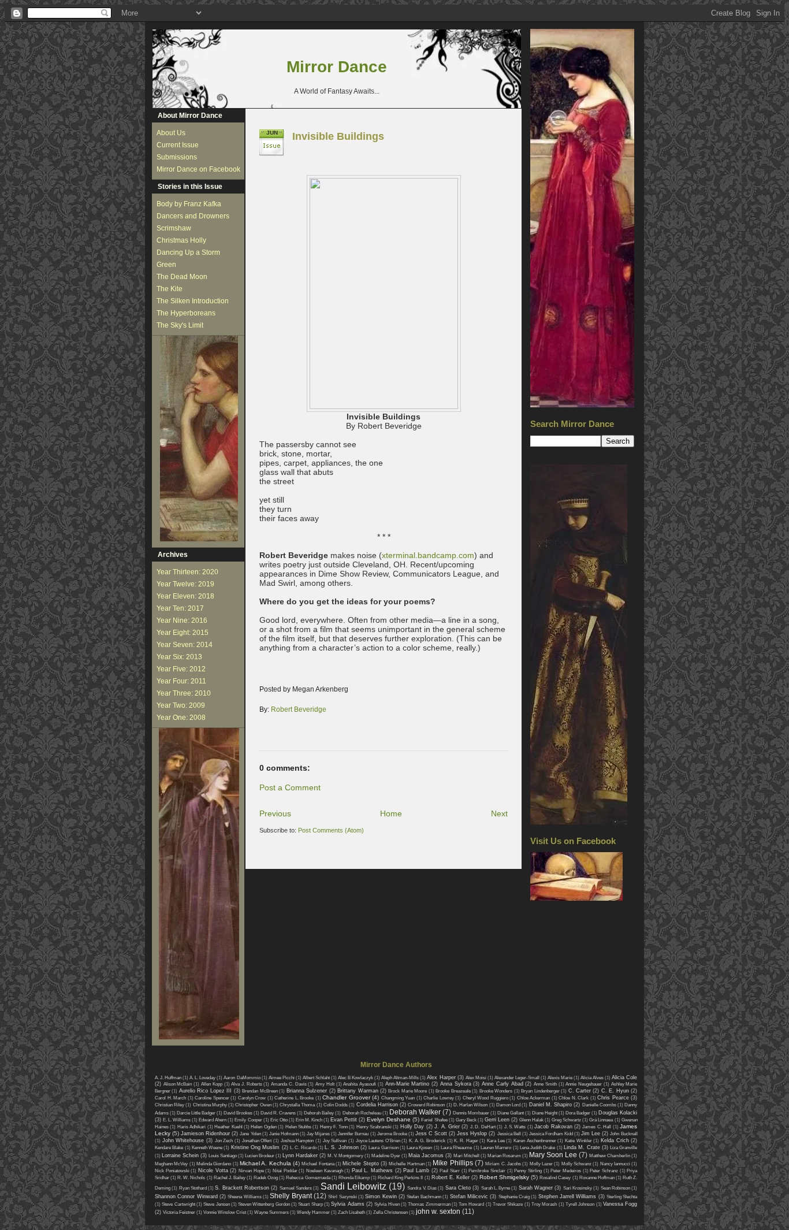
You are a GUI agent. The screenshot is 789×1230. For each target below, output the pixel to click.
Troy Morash (544, 1204)
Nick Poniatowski (172, 1170)
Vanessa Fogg (620, 1204)
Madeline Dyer (385, 1155)
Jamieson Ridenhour (205, 1133)
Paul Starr (450, 1170)
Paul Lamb (416, 1170)
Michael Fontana (318, 1163)
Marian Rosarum (504, 1155)
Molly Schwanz (576, 1163)
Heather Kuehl (228, 1126)
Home (391, 813)
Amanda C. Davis (288, 1084)
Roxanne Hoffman (597, 1177)
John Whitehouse (183, 1140)
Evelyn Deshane (389, 1119)
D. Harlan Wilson (470, 1105)
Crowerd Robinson (426, 1105)
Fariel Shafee (434, 1120)
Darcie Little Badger (196, 1113)
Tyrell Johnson (579, 1204)
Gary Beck (466, 1120)
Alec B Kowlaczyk (355, 1077)
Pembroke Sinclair (486, 1170)
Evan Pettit (343, 1120)
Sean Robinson (615, 1188)
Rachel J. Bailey (229, 1177)
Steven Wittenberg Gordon (264, 1204)
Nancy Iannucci (615, 1163)
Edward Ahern (212, 1120)
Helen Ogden (263, 1126)
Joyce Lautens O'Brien (378, 1140)
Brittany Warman (357, 1091)
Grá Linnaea (601, 1120)
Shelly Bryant (290, 1196)
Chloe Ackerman (533, 1098)
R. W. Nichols (191, 1177)
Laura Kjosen (419, 1147)
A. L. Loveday (202, 1077)
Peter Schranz (604, 1170)
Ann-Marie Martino (407, 1084)
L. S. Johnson (342, 1147)
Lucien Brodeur (259, 1155)
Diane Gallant (510, 1113)
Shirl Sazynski (342, 1196)
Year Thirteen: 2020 (187, 572)
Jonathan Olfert (257, 1140)
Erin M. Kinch (309, 1120)
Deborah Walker (415, 1112)
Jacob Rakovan (553, 1126)
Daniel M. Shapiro (550, 1105)
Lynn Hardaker (300, 1155)
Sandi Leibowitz (353, 1186)
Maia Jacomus (426, 1155)
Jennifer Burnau (353, 1133)
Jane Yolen (250, 1133)
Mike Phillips (452, 1163)
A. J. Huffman (168, 1077)
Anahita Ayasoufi (359, 1084)
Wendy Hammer (313, 1212)
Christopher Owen (253, 1105)
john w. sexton (438, 1211)
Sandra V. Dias (422, 1188)
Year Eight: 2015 (183, 633)
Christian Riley (169, 1105)
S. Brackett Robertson (242, 1188)
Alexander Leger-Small (516, 1077)
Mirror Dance (336, 67)
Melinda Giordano (213, 1163)
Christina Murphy (210, 1105)
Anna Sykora (455, 1084)
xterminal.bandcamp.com (428, 555)
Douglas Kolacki (617, 1113)
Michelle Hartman (406, 1163)
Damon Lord (508, 1105)
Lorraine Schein (180, 1155)
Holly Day (412, 1126)
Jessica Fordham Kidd (551, 1133)
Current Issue (178, 145)
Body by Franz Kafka (189, 204)
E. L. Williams (177, 1120)
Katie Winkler (578, 1140)
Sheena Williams (244, 1196)
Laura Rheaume (456, 1147)
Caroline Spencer (212, 1098)
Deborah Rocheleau (362, 1113)
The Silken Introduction (193, 301)
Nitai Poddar (285, 1170)
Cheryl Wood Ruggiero (485, 1098)
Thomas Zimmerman (429, 1204)
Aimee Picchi (282, 1077)
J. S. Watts (515, 1126)
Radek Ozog (266, 1177)
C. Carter (579, 1091)
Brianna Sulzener (306, 1091)
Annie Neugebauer (583, 1084)
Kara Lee (496, 1140)
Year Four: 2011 (181, 681)
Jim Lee (590, 1133)
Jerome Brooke (392, 1133)
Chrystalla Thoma (297, 1105)
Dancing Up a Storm (188, 252)
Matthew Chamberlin (609, 1155)
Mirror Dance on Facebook (198, 169)
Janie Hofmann (284, 1133)
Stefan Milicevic (469, 1196)
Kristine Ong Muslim (255, 1147)
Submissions (177, 157)
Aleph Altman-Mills (400, 1077)
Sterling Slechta (621, 1196)
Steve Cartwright (178, 1204)
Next (499, 813)
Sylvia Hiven (386, 1204)
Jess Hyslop (472, 1133)
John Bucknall (623, 1133)
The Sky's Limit (180, 325)
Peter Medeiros (565, 1170)
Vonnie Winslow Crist (224, 1212)
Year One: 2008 (181, 718)
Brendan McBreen (259, 1091)
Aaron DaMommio (242, 1077)
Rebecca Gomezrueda (308, 1177)
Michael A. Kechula (265, 1163)
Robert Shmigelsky (504, 1177)
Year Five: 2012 (181, 669)
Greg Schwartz (566, 1120)
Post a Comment (290, 787)
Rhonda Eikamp (354, 1177)
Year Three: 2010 (184, 693)
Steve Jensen (216, 1204)
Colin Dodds (335, 1105)
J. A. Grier (447, 1126)
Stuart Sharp (310, 1204)
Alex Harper (441, 1077)
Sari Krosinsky (577, 1188)
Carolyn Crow (252, 1098)
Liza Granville (623, 1147)
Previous (275, 813)
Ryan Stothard (193, 1188)
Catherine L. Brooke (294, 1098)
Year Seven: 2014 (185, 645)
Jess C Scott (431, 1133)
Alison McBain (177, 1084)
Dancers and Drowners (193, 216)
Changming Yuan (398, 1098)
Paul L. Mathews (372, 1170)
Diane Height (544, 1113)
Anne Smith (545, 1084)
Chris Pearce (613, 1098)
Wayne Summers (271, 1212)
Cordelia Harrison (377, 1105)
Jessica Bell (509, 1133)
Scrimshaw (174, 228)
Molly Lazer (541, 1163)
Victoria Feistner (179, 1212)
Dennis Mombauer (471, 1113)
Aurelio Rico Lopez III (205, 1091)
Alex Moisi (476, 1077)
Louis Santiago (223, 1155)
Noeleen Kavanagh (324, 1170)
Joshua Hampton (297, 1140)
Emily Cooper (248, 1120)
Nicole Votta (213, 1170)
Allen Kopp (211, 1084)
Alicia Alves (592, 1077)
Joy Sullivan (335, 1140)
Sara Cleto (458, 1188)
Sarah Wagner (536, 1188)
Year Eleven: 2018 (185, 596)
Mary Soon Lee (553, 1155)
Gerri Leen (497, 1120)
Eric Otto (279, 1120)
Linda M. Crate (582, 1147)
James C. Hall (596, 1126)
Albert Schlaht (316, 1077)
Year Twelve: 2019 (185, 584)
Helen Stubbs (298, 1126)
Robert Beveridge (298, 709)
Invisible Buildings (338, 136)
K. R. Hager (466, 1140)
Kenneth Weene (207, 1147)
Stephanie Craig (514, 1196)
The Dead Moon (182, 277)
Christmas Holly (181, 240)
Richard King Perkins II (400, 1177)
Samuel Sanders (296, 1188)
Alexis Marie (560, 1077)
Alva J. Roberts (246, 1084)
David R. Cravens (278, 1113)
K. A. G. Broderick (427, 1140)
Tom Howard (471, 1204)
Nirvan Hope (251, 1170)
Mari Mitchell (466, 1155)
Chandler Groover (346, 1097)
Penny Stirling (528, 1170)
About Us (171, 133)
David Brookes (238, 1113)
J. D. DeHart (483, 1126)
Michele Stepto (360, 1163)
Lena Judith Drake (538, 1147)
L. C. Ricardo (303, 1147)
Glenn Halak (531, 1120)
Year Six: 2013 (179, 657)
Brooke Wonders (495, 1091)
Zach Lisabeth (351, 1212)
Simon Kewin (380, 1196)
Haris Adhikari (191, 1126)
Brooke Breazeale (453, 1091)
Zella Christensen (390, 1212)
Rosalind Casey (555, 1177)
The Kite (170, 289)
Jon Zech (224, 1140)
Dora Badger (577, 1113)
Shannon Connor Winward (186, 1196)
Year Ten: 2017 (180, 608)
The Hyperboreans (186, 313)
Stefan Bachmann (424, 1196)
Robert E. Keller (450, 1177)
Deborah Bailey (319, 1113)
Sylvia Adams (347, 1204)
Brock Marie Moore (407, 1091)
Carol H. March (170, 1098)
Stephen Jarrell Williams (567, 1196)
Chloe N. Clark (574, 1098)
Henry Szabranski (374, 1126)
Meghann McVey (171, 1163)
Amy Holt (324, 1084)
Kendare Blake (169, 1147)
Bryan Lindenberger (540, 1091)
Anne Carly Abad (502, 1084)
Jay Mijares (318, 1133)
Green (166, 265)
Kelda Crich (615, 1140)
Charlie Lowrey (438, 1098)
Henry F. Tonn (334, 1126)
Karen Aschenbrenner (534, 1140)
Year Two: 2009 (181, 705)
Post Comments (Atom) (331, 830)
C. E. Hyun (615, 1091)
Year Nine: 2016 (182, 620)
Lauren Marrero (496, 1147)
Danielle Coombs (599, 1105)
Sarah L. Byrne (496, 1188)
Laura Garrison (383, 1147)
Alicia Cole (624, 1077)
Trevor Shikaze (508, 1204)
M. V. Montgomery (345, 1155)
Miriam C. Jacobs (503, 1163)
